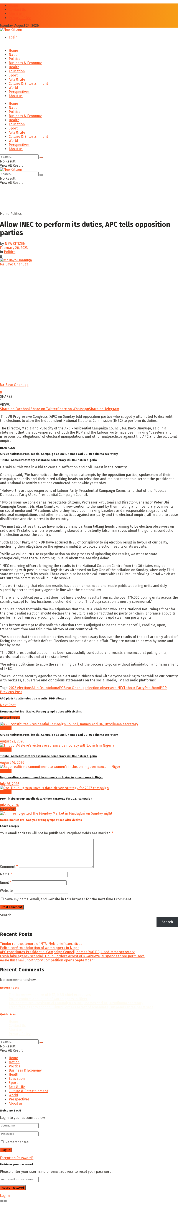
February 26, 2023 (14, 248)
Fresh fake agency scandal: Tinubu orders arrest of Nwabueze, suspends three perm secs (72, 956)
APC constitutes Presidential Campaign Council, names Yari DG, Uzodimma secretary (59, 454)
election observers (101, 688)
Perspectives (19, 92)
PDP (163, 688)
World (13, 88)
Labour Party (134, 688)
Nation (14, 55)
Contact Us (17, 10)
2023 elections (20, 688)
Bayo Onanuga (74, 688)
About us (16, 14)
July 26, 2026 (9, 784)
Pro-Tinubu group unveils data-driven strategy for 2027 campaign (46, 798)
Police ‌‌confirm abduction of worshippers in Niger (39, 948)
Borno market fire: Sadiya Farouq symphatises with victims (41, 820)
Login (13, 37)
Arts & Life (17, 79)
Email (5, 882)
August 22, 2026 (12, 741)
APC (60, 688)
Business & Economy (25, 63)
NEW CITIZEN (15, 244)
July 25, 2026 (9, 805)
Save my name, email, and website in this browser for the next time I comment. (68, 899)
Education (17, 71)
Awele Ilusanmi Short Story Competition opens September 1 (47, 960)
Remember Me (17, 1142)
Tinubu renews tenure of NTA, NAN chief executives (41, 944)
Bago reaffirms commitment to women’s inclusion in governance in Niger (51, 777)
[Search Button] (41, 157)
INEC (120, 688)
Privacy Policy (20, 18)
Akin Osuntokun (44, 688)
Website (6, 891)
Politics (14, 59)
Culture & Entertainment (28, 83)
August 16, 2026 (12, 762)
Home (13, 5)
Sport (13, 75)
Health (14, 67)
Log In (5, 1196)
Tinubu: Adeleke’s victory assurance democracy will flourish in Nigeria (48, 460)
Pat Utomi (152, 688)
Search (5, 915)
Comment (9, 867)
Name (6, 874)
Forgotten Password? (16, 1158)
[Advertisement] (51, 204)
